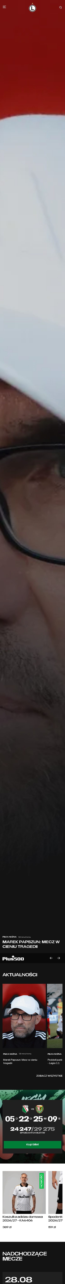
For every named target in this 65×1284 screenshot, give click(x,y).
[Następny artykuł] (58, 958)
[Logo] (32, 7)
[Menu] (4, 7)
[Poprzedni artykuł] (51, 958)
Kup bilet (32, 1144)
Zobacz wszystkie (49, 1075)
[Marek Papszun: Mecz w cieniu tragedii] (32, 481)
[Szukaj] (60, 7)
